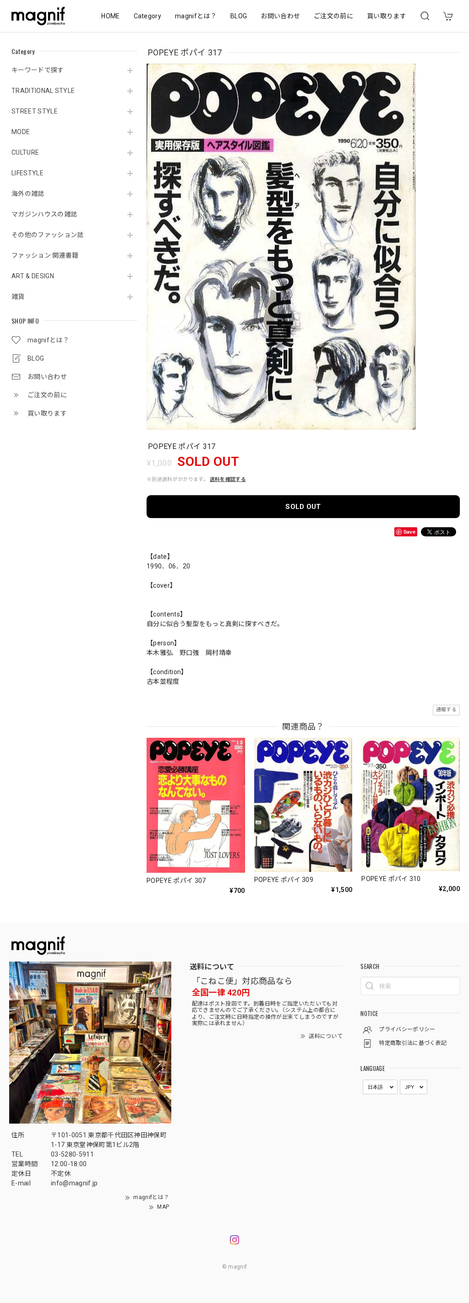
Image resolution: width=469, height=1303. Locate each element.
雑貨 (18, 296)
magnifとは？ (196, 16)
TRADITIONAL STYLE (43, 90)
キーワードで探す (37, 70)
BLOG (238, 16)
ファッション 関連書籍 (45, 255)
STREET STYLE (34, 111)
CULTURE (25, 152)
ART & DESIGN (32, 276)
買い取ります (386, 16)
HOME (110, 16)
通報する (446, 710)
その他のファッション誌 (47, 234)
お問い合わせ (280, 16)
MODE (20, 131)
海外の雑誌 (27, 193)
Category (148, 16)
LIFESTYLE (27, 173)
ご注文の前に (333, 16)
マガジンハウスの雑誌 (44, 214)
